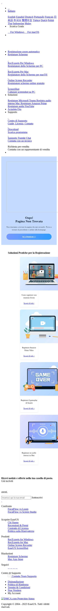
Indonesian (18, 23)
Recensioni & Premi (18, 525)
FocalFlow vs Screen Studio (22, 512)
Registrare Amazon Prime (34, 103)
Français (49, 17)
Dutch (44, 20)
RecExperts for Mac (18, 542)
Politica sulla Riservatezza (21, 531)
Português (39, 17)
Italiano (11, 11)
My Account (14, 593)
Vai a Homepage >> (29, 237)
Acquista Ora (14, 109)
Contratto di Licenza (18, 528)
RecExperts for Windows (20, 539)
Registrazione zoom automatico (24, 51)
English (11, 17)
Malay (28, 23)
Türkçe (36, 20)
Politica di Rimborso (18, 584)
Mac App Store (15, 559)
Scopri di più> (29, 303)
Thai (10, 23)
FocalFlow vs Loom (18, 509)
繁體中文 (27, 20)
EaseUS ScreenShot (18, 548)
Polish (51, 20)
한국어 (17, 20)
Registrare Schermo (18, 54)
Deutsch (29, 17)
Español (20, 17)
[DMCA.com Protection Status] (17, 598)
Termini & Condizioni (19, 587)
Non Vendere (14, 590)
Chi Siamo (13, 522)
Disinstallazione (16, 581)
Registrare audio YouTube (21, 106)
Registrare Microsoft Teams (22, 100)
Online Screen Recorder (20, 545)
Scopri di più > (29, 356)
